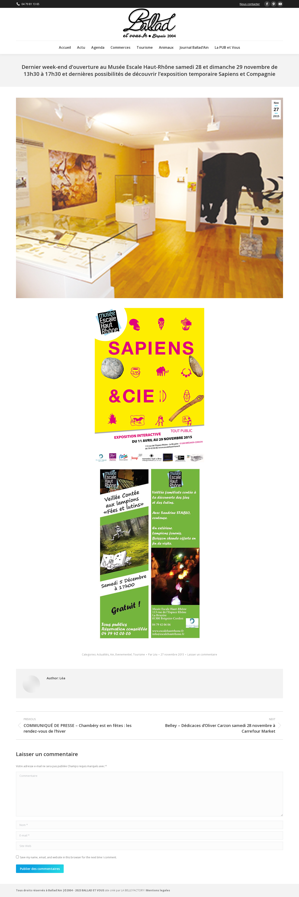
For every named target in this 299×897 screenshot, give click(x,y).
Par (152, 654)
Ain (112, 654)
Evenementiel (123, 654)
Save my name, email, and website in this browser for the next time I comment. (68, 857)
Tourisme (139, 654)
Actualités (103, 654)
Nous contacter (250, 4)
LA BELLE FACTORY (132, 890)
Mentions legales (158, 890)
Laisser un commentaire (202, 654)
